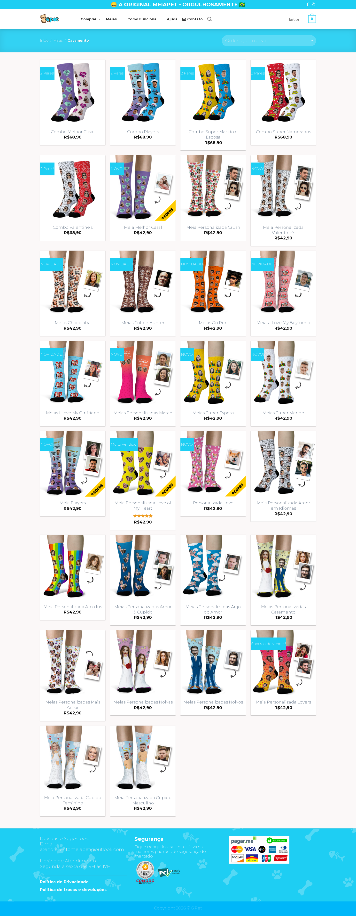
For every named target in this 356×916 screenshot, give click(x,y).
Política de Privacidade (64, 882)
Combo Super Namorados (283, 131)
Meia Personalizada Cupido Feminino (72, 800)
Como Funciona (141, 19)
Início (44, 40)
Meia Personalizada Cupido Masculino (142, 800)
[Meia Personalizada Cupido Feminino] (72, 758)
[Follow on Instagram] (313, 5)
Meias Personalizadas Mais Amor (72, 705)
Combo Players (143, 131)
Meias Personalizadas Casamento (283, 609)
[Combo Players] (143, 92)
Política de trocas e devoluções (73, 889)
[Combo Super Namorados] (283, 92)
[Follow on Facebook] (308, 5)
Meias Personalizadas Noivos (213, 702)
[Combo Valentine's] (72, 188)
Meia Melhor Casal (143, 227)
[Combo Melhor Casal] (72, 92)
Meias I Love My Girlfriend (73, 412)
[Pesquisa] (209, 19)
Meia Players (73, 502)
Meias (111, 19)
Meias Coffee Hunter (142, 322)
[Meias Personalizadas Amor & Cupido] (143, 567)
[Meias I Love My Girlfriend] (72, 373)
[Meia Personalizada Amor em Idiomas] (283, 463)
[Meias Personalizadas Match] (143, 373)
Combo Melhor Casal (72, 131)
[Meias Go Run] (213, 283)
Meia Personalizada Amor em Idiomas (283, 505)
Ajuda (172, 19)
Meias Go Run (213, 322)
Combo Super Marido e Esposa (213, 134)
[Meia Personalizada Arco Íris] (72, 567)
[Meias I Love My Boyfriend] (283, 283)
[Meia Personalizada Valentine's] (283, 188)
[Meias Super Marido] (283, 373)
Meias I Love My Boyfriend (283, 322)
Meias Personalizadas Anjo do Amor (213, 609)
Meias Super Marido (283, 412)
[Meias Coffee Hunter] (143, 283)
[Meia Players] (72, 463)
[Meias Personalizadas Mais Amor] (72, 663)
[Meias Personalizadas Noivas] (143, 663)
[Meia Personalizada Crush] (213, 188)
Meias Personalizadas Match (143, 412)
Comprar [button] (88, 19)
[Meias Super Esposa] (213, 373)
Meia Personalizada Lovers (283, 702)
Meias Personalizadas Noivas (143, 702)
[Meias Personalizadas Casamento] (283, 567)
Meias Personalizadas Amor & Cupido (143, 609)
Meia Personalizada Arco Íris (73, 606)
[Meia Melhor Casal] (143, 188)
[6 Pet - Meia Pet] (55, 19)
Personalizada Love (213, 502)
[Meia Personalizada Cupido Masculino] (143, 758)
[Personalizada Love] (213, 463)
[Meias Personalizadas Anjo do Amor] (213, 567)
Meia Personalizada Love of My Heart (143, 505)
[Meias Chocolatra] (72, 283)
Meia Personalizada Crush (213, 227)
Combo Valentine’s (73, 227)
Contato (195, 19)
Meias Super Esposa (213, 412)
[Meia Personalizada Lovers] (283, 663)
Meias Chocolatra (73, 322)
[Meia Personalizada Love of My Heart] (143, 463)
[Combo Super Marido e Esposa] (213, 92)
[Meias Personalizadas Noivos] (213, 663)
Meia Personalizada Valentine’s (283, 230)
